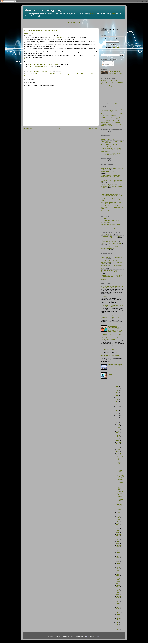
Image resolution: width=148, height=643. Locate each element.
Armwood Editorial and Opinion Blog (111, 80)
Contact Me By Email (74, 22)
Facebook (31, 74)
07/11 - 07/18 (118, 568)
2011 (117, 420)
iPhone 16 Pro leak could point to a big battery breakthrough (111, 125)
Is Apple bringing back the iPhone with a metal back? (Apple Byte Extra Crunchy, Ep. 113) (112, 186)
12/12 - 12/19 (118, 432)
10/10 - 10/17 (118, 520)
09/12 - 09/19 (118, 535)
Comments (106, 64)
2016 (117, 408)
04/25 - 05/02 (118, 608)
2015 (117, 411)
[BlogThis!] (55, 71)
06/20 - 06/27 (118, 579)
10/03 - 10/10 (118, 524)
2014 (117, 413)
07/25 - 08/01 (118, 560)
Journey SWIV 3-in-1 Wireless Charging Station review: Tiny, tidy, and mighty (111, 121)
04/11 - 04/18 (118, 615)
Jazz (113, 14)
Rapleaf (48, 74)
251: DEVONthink (105, 222)
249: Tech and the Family (108, 228)
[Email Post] (50, 71)
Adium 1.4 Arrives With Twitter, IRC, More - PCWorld (119, 488)
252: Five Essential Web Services (110, 220)
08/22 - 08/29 (118, 546)
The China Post (105, 296)
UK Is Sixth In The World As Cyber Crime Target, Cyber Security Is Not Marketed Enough (112, 257)
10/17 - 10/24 (118, 517)
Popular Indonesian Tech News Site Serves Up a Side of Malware (110, 240)
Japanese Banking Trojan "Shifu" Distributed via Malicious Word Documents (110, 248)
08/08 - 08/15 (118, 553)
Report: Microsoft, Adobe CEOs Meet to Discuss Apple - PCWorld (112, 338)
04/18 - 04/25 (118, 611)
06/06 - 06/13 (118, 586)
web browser (58, 37)
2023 (117, 393)
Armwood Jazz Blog (106, 86)
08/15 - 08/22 (118, 549)
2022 (117, 395)
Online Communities (40, 74)
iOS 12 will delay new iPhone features (111, 171)
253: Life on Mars (105, 218)
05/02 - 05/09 (118, 604)
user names (63, 35)
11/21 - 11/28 (118, 443)
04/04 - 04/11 (118, 619)
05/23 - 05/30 (118, 593)
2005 (117, 627)
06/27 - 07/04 (118, 575)
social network (30, 43)
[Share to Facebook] (58, 71)
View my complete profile (115, 73)
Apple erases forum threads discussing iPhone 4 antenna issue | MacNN (111, 316)
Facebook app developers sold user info (39, 66)
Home (61, 128)
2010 (117, 422)
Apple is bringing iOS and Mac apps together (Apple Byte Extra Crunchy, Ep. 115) (112, 177)
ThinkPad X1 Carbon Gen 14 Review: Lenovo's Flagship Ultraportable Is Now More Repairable (111, 150)
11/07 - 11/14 (118, 450)
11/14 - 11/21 (118, 446)
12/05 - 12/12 (118, 435)
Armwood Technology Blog (43, 10)
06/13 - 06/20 (118, 582)
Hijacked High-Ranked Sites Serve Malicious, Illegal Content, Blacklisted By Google (112, 262)
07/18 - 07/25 (118, 564)
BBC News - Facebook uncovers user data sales (41, 30)
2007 (117, 622)
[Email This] (54, 71)
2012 (117, 417)
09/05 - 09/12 (118, 538)
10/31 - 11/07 (118, 454)
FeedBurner (116, 47)
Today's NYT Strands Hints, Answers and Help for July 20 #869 (112, 145)
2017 (117, 406)
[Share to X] (57, 71)
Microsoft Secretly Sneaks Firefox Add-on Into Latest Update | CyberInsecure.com (112, 287)
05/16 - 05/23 (118, 597)
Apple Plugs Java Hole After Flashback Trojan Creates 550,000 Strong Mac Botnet (111, 267)
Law (42, 16)
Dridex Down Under (106, 234)
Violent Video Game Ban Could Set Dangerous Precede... (120, 479)
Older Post (93, 128)
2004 (117, 629)
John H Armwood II (115, 71)
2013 (117, 415)
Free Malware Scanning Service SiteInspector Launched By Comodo (111, 271)
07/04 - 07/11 (118, 571)
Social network (55, 74)
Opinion (93, 14)
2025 (117, 388)
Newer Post (28, 128)
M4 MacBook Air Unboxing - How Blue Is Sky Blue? (115, 365)
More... (26, 59)
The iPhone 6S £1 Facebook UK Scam (111, 243)
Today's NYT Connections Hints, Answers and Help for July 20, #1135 (112, 138)
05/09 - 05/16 (118, 600)
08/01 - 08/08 (118, 557)
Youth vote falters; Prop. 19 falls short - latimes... (119, 470)
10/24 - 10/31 (118, 513)
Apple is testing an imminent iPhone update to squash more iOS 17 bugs (111, 118)
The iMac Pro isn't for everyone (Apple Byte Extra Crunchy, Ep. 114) (111, 181)
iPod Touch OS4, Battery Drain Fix (110, 355)
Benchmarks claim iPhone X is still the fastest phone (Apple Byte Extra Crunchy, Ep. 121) (112, 168)
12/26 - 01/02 (118, 425)
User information (74, 74)
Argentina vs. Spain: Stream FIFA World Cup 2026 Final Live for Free (111, 154)
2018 (117, 404)
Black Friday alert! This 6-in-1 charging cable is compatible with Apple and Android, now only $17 (111, 110)
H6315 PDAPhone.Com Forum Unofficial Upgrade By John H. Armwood (112, 306)
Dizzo (87, 636)
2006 (117, 624)
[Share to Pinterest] (60, 71)
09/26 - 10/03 (118, 527)
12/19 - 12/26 (118, 428)
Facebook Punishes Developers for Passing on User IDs (43, 64)
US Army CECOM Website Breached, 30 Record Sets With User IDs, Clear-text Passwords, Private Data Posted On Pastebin (112, 277)
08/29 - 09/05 (118, 542)
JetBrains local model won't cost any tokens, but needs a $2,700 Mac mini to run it (111, 196)
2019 (117, 402)
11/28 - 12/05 (118, 439)
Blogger (99, 636)
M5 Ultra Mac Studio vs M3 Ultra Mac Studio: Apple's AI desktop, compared (111, 203)
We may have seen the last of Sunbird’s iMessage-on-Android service (111, 114)
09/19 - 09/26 (118, 531)
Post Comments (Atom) (38, 132)
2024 (117, 390)
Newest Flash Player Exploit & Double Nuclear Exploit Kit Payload (111, 237)
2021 (117, 397)
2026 (117, 386)
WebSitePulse (117, 103)
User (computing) (64, 74)
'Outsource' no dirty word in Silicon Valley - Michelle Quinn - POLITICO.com (112, 348)
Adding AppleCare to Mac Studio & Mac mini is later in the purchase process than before (112, 207)
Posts (104, 61)
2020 (117, 399)
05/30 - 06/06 (118, 590)
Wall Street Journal (85, 74)
